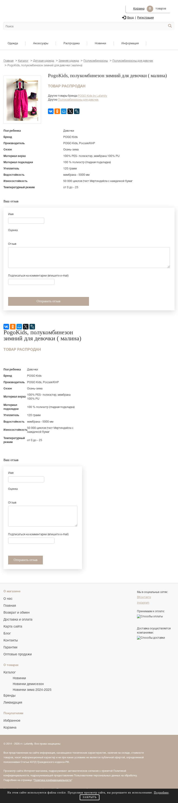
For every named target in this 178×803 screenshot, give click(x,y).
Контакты (10, 640)
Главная (9, 605)
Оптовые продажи (17, 654)
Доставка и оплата (17, 619)
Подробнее (161, 792)
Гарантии (10, 647)
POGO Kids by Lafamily (92, 96)
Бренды (9, 695)
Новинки (100, 43)
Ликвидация (12, 702)
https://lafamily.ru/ (21, 9)
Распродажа (71, 43)
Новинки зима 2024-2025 (32, 689)
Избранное (11, 720)
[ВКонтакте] (51, 111)
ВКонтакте (144, 597)
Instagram (143, 603)
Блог (7, 633)
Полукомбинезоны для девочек (78, 100)
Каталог (9, 672)
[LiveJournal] (76, 111)
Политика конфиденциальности (52, 780)
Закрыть (90, 797)
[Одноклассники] (57, 111)
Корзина (138, 8)
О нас (8, 598)
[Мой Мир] (64, 111)
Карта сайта (12, 626)
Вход (130, 17)
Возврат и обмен (16, 612)
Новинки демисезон (28, 684)
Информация (130, 43)
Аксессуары (40, 43)
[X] (70, 111)
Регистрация (145, 17)
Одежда (13, 43)
